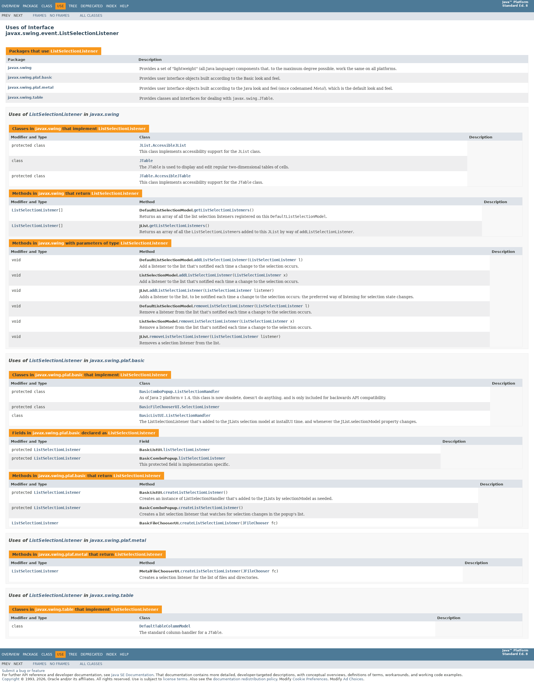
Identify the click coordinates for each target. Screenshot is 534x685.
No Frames (60, 16)
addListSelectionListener (220, 260)
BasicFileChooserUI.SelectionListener (179, 407)
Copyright (10, 679)
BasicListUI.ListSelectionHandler (175, 415)
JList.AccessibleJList (162, 145)
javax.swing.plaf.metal (30, 87)
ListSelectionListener (74, 51)
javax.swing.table (25, 97)
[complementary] (310, 679)
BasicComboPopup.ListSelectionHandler (179, 391)
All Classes (91, 16)
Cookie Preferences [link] (310, 679)
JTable (146, 160)
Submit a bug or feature (23, 671)
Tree (73, 6)
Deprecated (92, 6)
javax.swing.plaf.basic (30, 77)
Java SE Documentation (132, 675)
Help (124, 6)
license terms (175, 679)
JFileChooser (255, 523)
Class (46, 6)
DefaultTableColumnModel (165, 626)
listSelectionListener (186, 449)
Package (30, 6)
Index (111, 6)
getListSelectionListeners (221, 210)
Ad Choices (353, 679)
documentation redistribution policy (245, 679)
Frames (39, 16)
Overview (10, 6)
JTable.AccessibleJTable (165, 176)
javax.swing (19, 68)
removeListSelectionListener (224, 306)
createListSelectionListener (193, 492)
